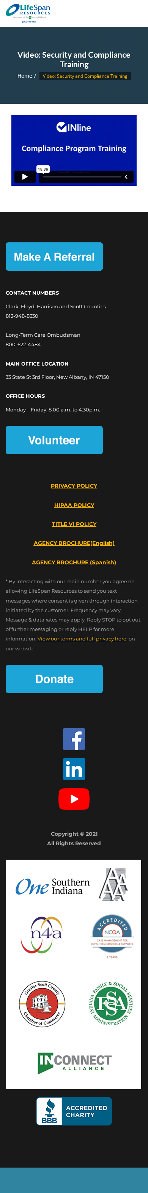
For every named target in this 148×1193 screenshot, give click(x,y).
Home (24, 75)
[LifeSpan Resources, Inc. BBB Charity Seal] (74, 1111)
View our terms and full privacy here (82, 639)
